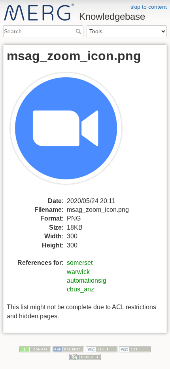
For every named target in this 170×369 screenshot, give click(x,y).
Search (79, 31)
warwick (78, 271)
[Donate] (35, 349)
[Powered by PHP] (68, 349)
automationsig (86, 280)
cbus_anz (80, 289)
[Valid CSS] (135, 349)
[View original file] (71, 132)
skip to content (148, 7)
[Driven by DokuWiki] (85, 356)
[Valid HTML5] (101, 349)
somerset (80, 262)
